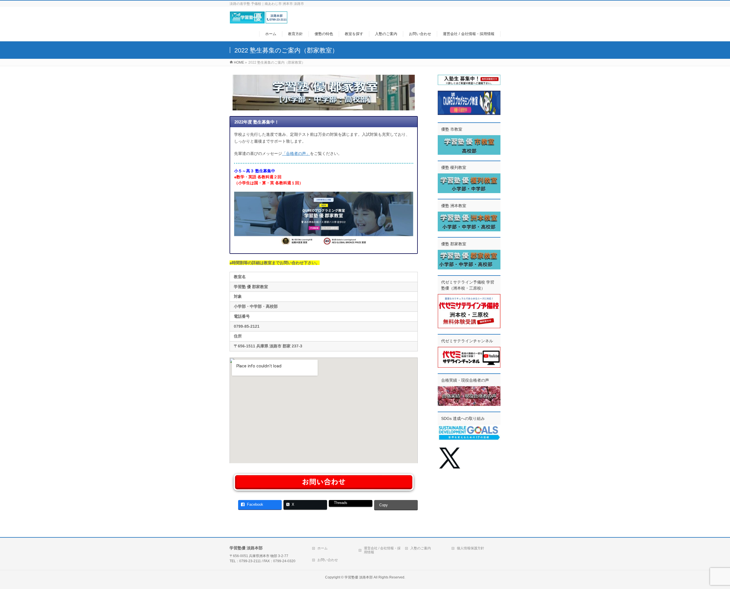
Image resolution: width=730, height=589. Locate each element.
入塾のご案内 (420, 548)
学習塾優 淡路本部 (358, 577)
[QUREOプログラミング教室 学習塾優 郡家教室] (323, 219)
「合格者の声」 (296, 153)
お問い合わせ (327, 560)
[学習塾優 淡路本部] (258, 21)
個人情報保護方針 (470, 548)
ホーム (322, 548)
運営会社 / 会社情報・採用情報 (382, 550)
